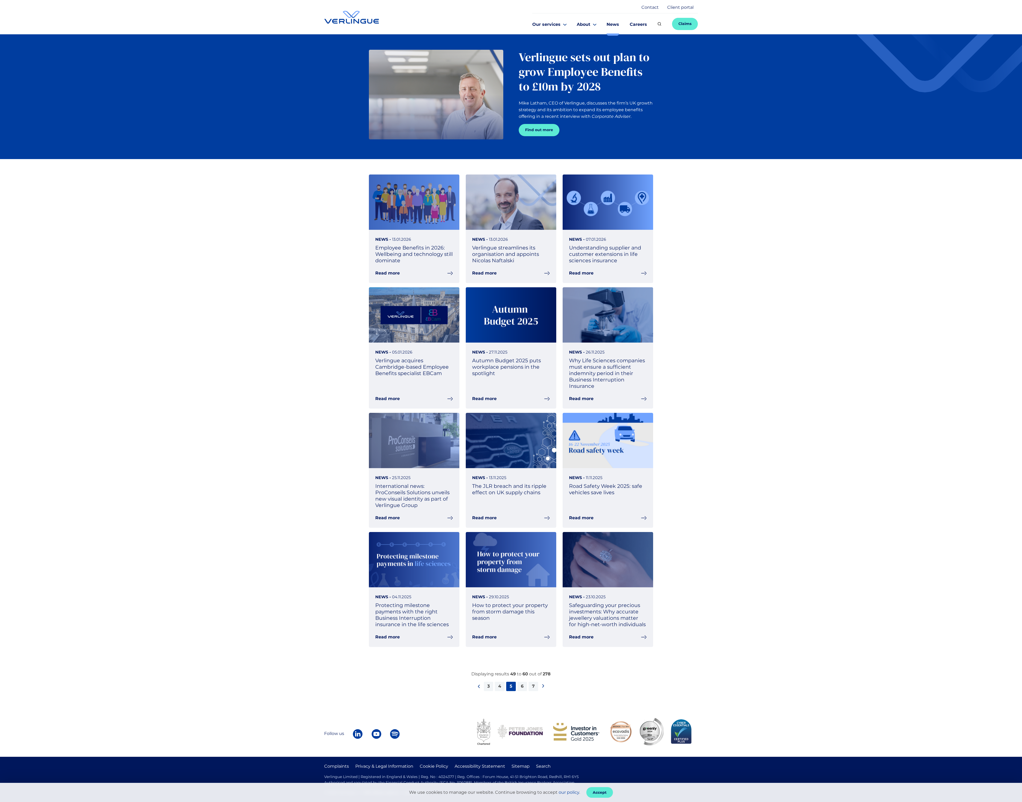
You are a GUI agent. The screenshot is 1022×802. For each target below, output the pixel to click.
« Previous (480, 692)
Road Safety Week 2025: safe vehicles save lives (605, 489)
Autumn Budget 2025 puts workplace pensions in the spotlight (506, 366)
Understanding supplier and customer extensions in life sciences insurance (605, 254)
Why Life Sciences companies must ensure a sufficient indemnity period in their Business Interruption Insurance (607, 373)
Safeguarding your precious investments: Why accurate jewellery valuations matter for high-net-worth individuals (607, 615)
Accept (600, 792)
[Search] (659, 24)
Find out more (539, 129)
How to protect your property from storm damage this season (510, 611)
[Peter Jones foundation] (520, 731)
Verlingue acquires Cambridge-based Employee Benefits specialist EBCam (412, 366)
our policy (569, 792)
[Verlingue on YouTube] (376, 734)
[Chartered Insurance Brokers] (484, 731)
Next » (545, 692)
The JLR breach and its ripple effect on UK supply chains (509, 489)
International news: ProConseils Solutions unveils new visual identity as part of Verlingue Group (412, 495)
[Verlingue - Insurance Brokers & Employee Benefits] (351, 17)
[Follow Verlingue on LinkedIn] (358, 734)
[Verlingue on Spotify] (395, 734)
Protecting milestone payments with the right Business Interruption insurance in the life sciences (412, 615)
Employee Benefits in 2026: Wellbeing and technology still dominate (414, 254)
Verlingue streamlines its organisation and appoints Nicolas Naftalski (505, 254)
